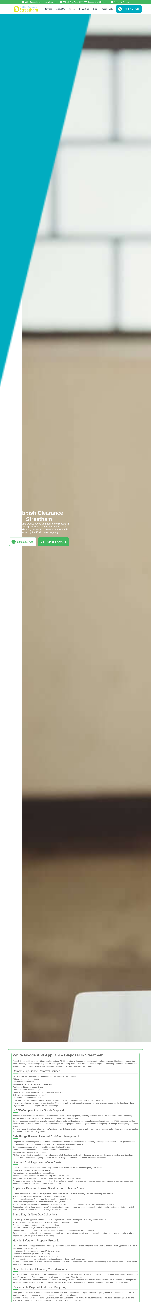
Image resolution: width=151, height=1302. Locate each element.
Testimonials (107, 9)
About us (60, 9)
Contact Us (84, 9)
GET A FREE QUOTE (53, 541)
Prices (72, 9)
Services (48, 9)
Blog (95, 9)
